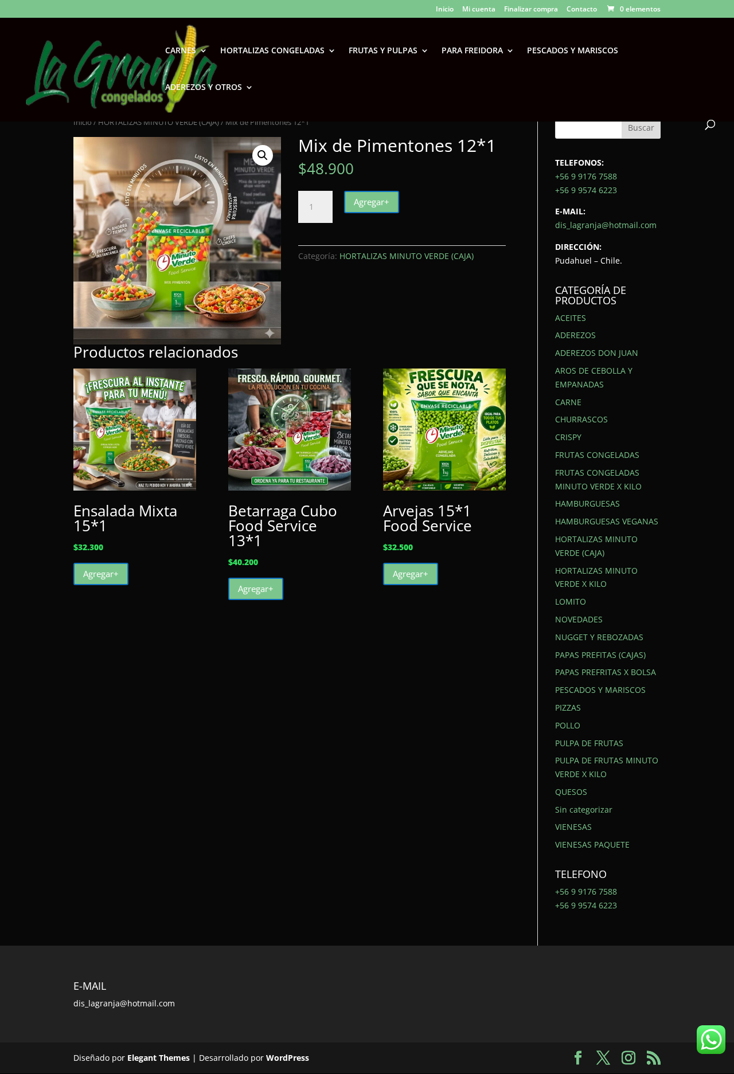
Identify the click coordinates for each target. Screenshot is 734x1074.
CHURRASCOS (581, 419)
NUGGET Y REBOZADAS (599, 637)
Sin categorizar (583, 809)
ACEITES (570, 317)
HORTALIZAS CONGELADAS (272, 51)
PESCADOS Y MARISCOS (572, 51)
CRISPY (568, 437)
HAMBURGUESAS (587, 503)
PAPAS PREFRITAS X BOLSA (605, 672)
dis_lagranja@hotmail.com (606, 224)
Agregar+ (371, 201)
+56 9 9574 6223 (586, 190)
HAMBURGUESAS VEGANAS (606, 521)
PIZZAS (568, 707)
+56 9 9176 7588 (586, 176)
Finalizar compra (531, 10)
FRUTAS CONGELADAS (597, 454)
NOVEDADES (579, 619)
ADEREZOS (575, 335)
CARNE (568, 402)
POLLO (567, 725)
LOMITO (570, 601)
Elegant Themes (158, 1057)
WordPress (287, 1057)
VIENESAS (573, 826)
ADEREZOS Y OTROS (203, 87)
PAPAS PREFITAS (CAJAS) (600, 654)
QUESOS (571, 791)
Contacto (582, 10)
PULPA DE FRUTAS (589, 743)
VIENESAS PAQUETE (592, 844)
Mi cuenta (478, 10)
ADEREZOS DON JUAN (596, 352)
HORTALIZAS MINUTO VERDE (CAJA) (158, 122)
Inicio (445, 10)
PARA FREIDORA (472, 51)
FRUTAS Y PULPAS (383, 51)
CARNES (180, 51)
